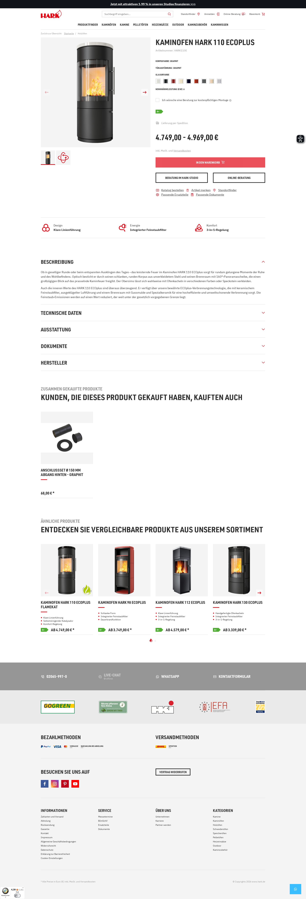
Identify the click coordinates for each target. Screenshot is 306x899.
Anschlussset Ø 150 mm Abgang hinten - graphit (62, 472)
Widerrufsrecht (48, 845)
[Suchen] (169, 14)
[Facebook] (44, 784)
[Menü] (23, 888)
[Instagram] (55, 784)
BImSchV (103, 820)
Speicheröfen (219, 833)
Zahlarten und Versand (52, 816)
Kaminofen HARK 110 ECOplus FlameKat (65, 604)
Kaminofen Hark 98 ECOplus (122, 602)
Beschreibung (57, 261)
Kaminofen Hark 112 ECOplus (180, 602)
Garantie (45, 829)
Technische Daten (61, 313)
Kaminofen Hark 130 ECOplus (237, 602)
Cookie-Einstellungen (52, 858)
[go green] (58, 707)
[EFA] (215, 707)
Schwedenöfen (220, 829)
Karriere (160, 820)
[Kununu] (260, 707)
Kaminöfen (218, 820)
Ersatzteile (103, 825)
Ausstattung (56, 329)
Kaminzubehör (220, 849)
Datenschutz (47, 849)
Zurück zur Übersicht (51, 33)
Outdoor (217, 845)
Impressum (46, 837)
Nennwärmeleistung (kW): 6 (170, 89)
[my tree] (113, 707)
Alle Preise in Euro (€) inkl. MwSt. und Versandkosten (68, 881)
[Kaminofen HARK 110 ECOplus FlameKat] (67, 570)
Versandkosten (182, 150)
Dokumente (54, 346)
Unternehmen (162, 816)
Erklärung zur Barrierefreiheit (55, 854)
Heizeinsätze (219, 841)
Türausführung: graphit (168, 67)
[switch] (17, 896)
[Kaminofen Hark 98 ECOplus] (124, 570)
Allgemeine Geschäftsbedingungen (58, 841)
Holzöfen (217, 825)
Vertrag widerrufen (173, 772)
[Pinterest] (65, 784)
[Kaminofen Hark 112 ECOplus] (182, 570)
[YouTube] (75, 784)
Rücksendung (47, 825)
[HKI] (162, 707)
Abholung (45, 820)
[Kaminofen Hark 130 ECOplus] (239, 570)
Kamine (217, 816)
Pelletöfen (218, 837)
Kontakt (45, 833)
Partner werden (163, 825)
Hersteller (54, 362)
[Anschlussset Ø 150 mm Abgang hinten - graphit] (67, 438)
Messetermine (105, 816)
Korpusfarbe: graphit (167, 61)
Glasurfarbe (162, 74)
